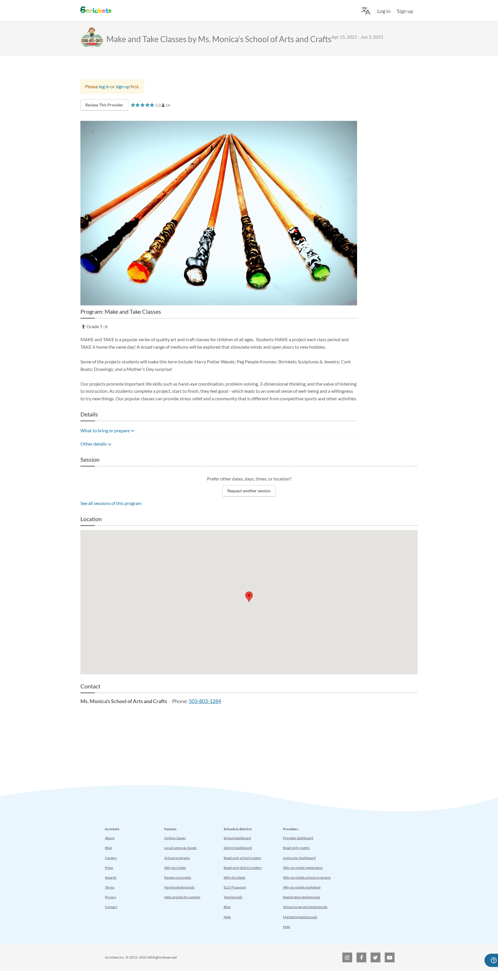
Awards (110, 877)
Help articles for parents (182, 897)
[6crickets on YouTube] (390, 957)
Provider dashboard (298, 838)
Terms (109, 887)
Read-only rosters (296, 848)
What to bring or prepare (105, 430)
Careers (111, 858)
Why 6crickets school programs (307, 877)
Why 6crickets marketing (301, 887)
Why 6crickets (175, 867)
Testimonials (233, 897)
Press (109, 867)
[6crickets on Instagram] (347, 957)
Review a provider (177, 877)
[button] (249, 596)
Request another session (249, 490)
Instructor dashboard (299, 858)
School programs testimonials (305, 907)
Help (227, 917)
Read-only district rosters (243, 867)
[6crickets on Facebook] (361, 957)
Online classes (175, 838)
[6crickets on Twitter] (375, 957)
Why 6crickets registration (303, 867)
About (109, 838)
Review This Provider (104, 104)
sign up (123, 86)
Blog (108, 848)
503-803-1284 (205, 701)
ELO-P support (235, 887)
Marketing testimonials (300, 917)
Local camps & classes (180, 848)
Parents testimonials (179, 887)
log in (104, 86)
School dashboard (237, 838)
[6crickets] (96, 9)
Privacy (110, 897)
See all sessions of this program (111, 503)
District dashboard (238, 848)
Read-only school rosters (242, 858)
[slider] (142, 105)
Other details (93, 443)
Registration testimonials (301, 897)
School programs (177, 858)
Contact (111, 907)
